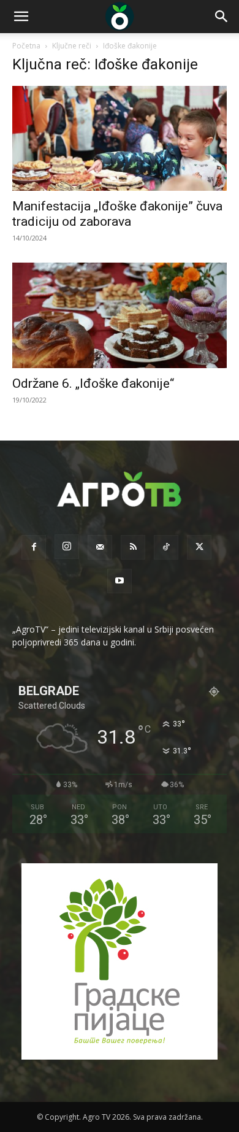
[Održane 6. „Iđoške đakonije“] (119, 315)
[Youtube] (119, 581)
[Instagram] (67, 546)
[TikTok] (166, 547)
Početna (26, 45)
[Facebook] (33, 547)
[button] (20, 16)
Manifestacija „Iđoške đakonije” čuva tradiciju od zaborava (117, 214)
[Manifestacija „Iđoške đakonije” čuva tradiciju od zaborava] (119, 138)
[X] (199, 547)
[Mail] (100, 547)
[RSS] (133, 547)
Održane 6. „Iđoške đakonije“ (93, 383)
